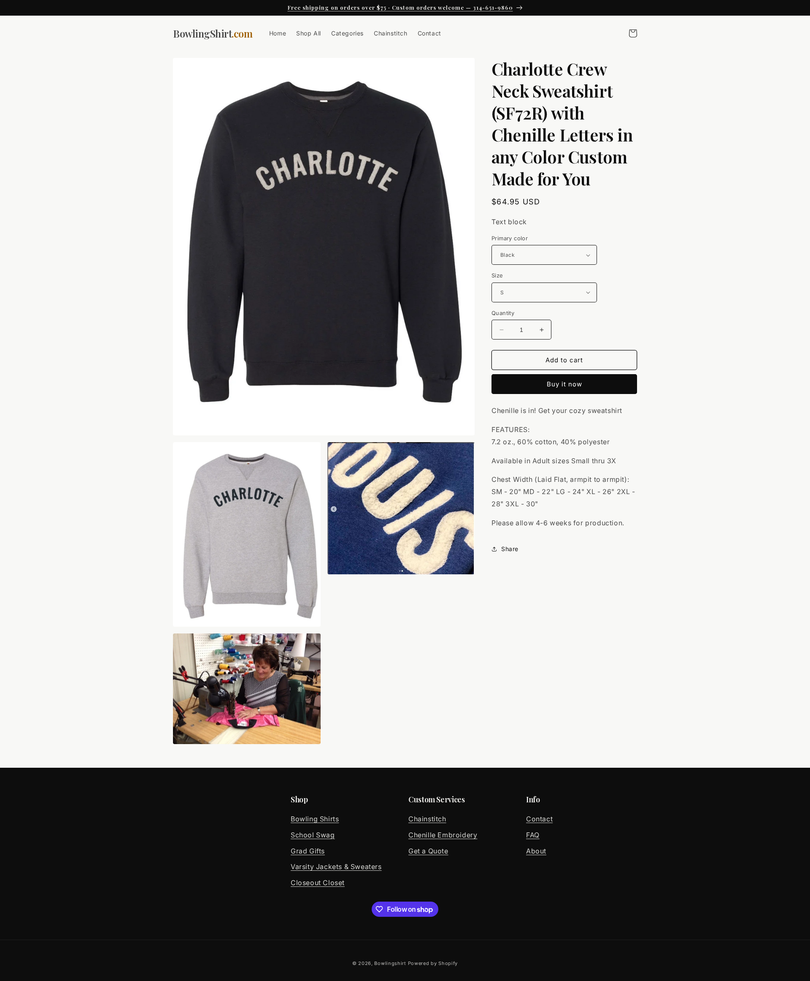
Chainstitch (427, 819)
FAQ (533, 835)
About (536, 851)
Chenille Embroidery (442, 835)
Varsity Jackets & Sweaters (336, 866)
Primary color (509, 238)
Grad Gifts (308, 851)
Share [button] (509, 548)
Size (497, 275)
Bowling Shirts (315, 819)
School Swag (313, 835)
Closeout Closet (318, 882)
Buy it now (564, 384)
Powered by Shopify (433, 963)
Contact (539, 819)
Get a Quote (428, 851)
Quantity (502, 313)
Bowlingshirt (390, 963)
